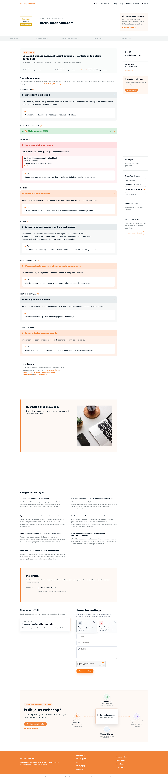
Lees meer (129, 70)
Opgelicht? (120, 760)
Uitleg (115, 3)
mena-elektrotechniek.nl (134, 189)
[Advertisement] (94, 376)
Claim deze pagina (129, 27)
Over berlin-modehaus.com (70, 38)
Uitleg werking (121, 757)
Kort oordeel (14, 38)
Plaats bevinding (85, 671)
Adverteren (120, 767)
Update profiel (131, 90)
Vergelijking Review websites (95, 776)
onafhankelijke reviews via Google (49, 250)
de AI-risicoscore (40, 375)
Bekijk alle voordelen (31, 728)
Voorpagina (80, 755)
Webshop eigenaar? (132, 3)
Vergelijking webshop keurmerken (73, 776)
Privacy (129, 776)
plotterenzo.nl (131, 180)
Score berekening (42, 38)
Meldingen (98, 38)
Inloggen (145, 3)
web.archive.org (42, 115)
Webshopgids (105, 3)
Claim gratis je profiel (36, 724)
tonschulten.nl (131, 194)
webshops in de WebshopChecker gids (48, 84)
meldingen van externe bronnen (34, 372)
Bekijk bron (28, 166)
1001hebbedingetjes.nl (133, 184)
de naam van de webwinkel (54, 177)
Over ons (79, 769)
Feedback (120, 764)
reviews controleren (51, 370)
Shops (48, 18)
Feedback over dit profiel (135, 233)
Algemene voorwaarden (116, 776)
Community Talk (126, 38)
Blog (121, 3)
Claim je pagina (81, 766)
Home (95, 3)
